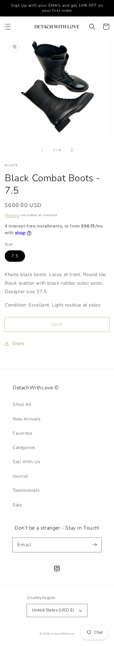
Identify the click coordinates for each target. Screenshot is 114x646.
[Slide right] (72, 150)
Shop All (22, 404)
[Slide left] (42, 150)
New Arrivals (27, 419)
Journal (20, 476)
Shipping (12, 215)
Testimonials (26, 490)
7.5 (14, 256)
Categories (24, 448)
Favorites (22, 433)
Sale (17, 505)
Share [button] (18, 343)
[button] (8, 27)
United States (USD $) (53, 610)
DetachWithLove (63, 634)
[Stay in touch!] (94, 545)
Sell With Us (26, 462)
